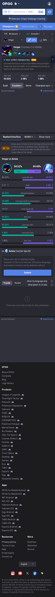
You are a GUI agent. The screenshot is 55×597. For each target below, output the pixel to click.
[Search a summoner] (40, 12)
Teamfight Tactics (10, 398)
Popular (7, 283)
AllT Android (8, 497)
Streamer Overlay (10, 478)
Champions (9, 26)
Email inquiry (8, 553)
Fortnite (5, 442)
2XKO (4, 449)
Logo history (8, 383)
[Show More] (17, 4)
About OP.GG (8, 372)
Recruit (31, 549)
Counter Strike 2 (9, 438)
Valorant (6, 409)
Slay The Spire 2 (9, 435)
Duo (4, 464)
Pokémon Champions (12, 405)
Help (4, 549)
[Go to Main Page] (7, 3)
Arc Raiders (7, 431)
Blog (4, 379)
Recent (18, 283)
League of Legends (11, 395)
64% (34, 40)
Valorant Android (10, 505)
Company (6, 376)
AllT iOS (5, 501)
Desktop (6, 457)
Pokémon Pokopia (10, 424)
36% (45, 40)
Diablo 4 (5, 446)
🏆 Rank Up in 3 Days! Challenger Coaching (25, 19)
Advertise (32, 545)
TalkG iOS (6, 523)
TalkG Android (8, 519)
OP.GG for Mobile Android (14, 490)
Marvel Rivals (8, 427)
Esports (5, 471)
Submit (27, 272)
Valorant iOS (8, 508)
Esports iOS (7, 530)
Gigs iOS (6, 516)
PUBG (4, 413)
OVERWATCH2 (9, 420)
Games (5, 460)
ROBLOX (6, 416)
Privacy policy (9, 542)
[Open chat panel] (52, 59)
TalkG (4, 468)
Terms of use (8, 545)
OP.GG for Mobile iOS (12, 494)
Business (32, 542)
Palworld (6, 402)
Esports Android (9, 527)
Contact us (7, 556)
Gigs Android (8, 512)
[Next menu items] (40, 26)
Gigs (4, 475)
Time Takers (8, 453)
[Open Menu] (49, 4)
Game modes (30, 26)
